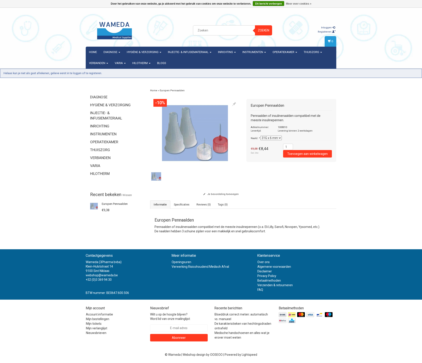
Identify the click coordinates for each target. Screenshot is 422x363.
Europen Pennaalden (115, 203)
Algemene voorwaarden (274, 266)
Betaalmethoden (269, 280)
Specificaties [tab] (181, 204)
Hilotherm (140, 63)
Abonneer (179, 337)
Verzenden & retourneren (275, 285)
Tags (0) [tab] (223, 204)
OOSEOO (216, 354)
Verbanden (97, 63)
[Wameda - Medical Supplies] (114, 29)
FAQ (260, 290)
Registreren (325, 31)
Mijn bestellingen (97, 319)
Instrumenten (253, 52)
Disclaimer (264, 271)
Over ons (263, 262)
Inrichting (226, 52)
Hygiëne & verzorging (143, 52)
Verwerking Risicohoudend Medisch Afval (200, 266)
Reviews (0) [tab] (203, 204)
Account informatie (99, 314)
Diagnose (111, 52)
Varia (119, 63)
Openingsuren (181, 262)
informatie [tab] (160, 204)
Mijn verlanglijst (96, 328)
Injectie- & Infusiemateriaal (188, 52)
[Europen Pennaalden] (94, 206)
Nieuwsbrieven (96, 333)
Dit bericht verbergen (268, 3)
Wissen (127, 195)
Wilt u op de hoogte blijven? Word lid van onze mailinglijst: (170, 317)
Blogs (161, 63)
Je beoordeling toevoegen (223, 194)
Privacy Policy (266, 276)
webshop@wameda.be (102, 275)
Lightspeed (249, 354)
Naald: (255, 138)
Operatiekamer (284, 52)
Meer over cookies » (298, 3)
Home (93, 52)
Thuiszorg (312, 52)
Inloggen (326, 27)
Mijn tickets (94, 323)
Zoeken (263, 30)
